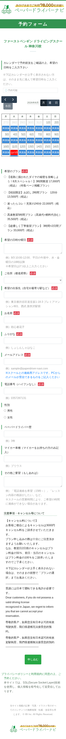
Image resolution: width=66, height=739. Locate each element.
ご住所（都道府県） (20, 273)
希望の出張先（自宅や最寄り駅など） (30, 288)
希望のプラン (15, 171)
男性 (10, 410)
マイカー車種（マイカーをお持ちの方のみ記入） (31, 450)
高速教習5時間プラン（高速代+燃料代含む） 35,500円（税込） (34, 217)
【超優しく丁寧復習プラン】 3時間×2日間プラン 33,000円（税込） (34, 228)
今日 (8, 106)
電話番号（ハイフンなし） (24, 384)
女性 (10, 417)
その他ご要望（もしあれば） (22, 473)
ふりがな (13, 334)
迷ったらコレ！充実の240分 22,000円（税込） (33, 205)
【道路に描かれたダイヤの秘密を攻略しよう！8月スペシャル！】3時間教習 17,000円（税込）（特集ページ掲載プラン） (33, 181)
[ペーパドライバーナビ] (33, 9)
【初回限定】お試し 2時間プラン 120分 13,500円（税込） (32, 194)
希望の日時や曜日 (18, 239)
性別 (7, 405)
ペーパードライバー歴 (17, 427)
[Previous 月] (5, 99)
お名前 (11, 313)
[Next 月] (13, 99)
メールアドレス (17, 354)
